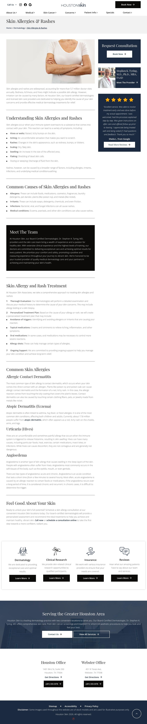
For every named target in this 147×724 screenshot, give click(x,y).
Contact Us (53, 634)
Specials (110, 12)
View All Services (87, 634)
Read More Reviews (117, 144)
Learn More (21, 578)
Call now (39, 520)
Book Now (126, 4)
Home (9, 28)
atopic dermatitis (32, 419)
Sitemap (53, 706)
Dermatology (19, 28)
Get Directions (52, 677)
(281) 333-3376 (52, 684)
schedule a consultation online (61, 520)
